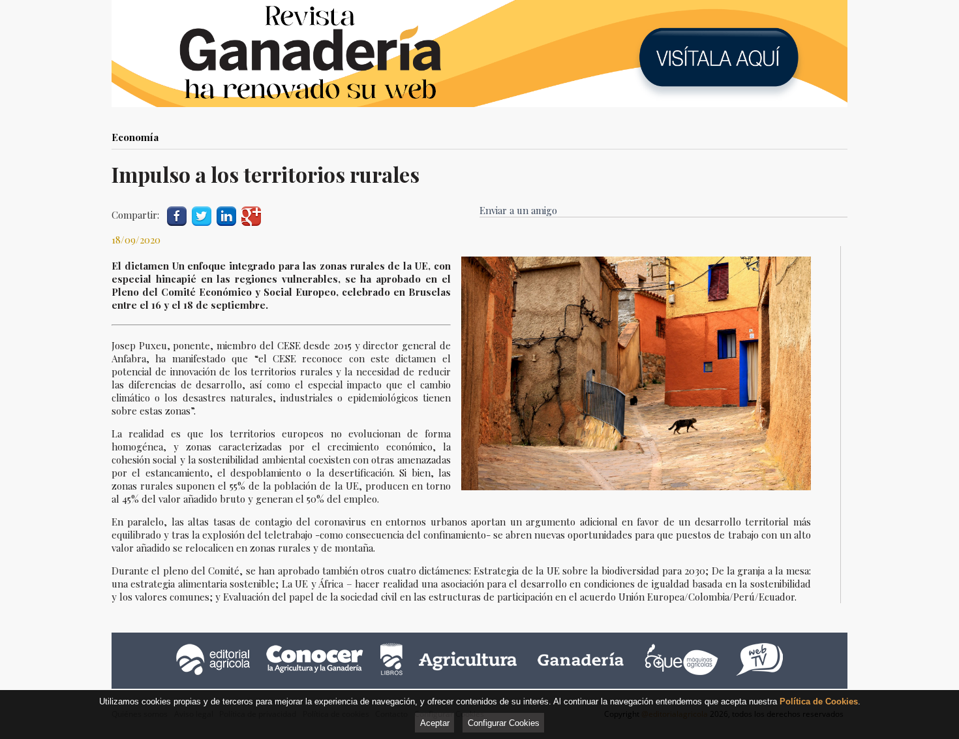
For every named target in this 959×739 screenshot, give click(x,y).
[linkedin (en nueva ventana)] (226, 214)
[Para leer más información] (479, 53)
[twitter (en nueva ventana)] (201, 214)
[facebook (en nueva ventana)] (177, 214)
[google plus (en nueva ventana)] (251, 214)
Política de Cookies (819, 701)
